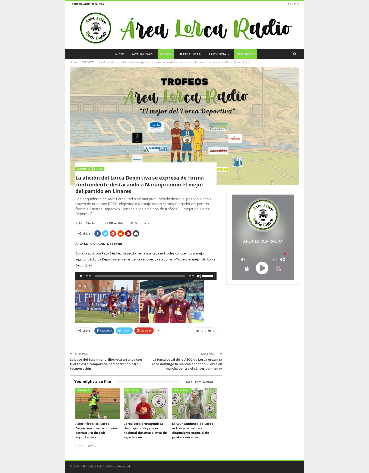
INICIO (119, 54)
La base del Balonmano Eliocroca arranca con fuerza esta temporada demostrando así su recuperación (106, 363)
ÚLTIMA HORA (190, 54)
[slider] (208, 276)
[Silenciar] (199, 276)
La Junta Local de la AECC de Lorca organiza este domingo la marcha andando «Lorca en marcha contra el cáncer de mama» (187, 363)
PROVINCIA (217, 54)
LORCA (165, 54)
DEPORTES (246, 54)
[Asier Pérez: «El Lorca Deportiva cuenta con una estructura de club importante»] (97, 403)
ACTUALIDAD (142, 54)
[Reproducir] (81, 276)
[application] (146, 276)
